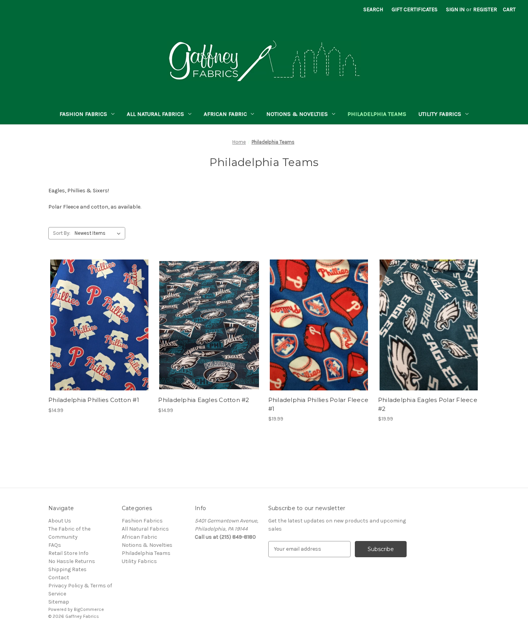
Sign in (455, 9)
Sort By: (61, 233)
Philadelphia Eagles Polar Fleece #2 (427, 404)
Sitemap (58, 602)
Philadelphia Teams (376, 113)
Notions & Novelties (297, 113)
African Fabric (225, 113)
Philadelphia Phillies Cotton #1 (93, 400)
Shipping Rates (67, 569)
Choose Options (99, 332)
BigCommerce (89, 609)
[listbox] (99, 233)
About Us (59, 520)
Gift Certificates (415, 9)
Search (373, 9)
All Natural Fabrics (155, 113)
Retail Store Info (68, 553)
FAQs (54, 545)
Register (485, 9)
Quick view (93, 318)
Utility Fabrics (440, 113)
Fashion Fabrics (83, 113)
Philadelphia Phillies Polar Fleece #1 (318, 404)
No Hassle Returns (71, 561)
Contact (58, 577)
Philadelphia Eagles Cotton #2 (203, 400)
